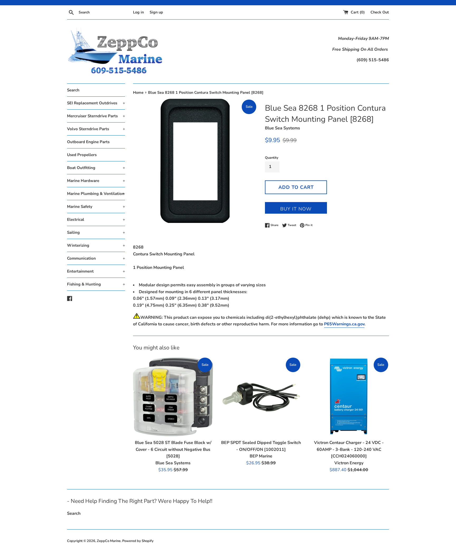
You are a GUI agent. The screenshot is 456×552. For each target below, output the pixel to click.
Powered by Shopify (138, 541)
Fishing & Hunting (96, 284)
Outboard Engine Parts (88, 141)
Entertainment (96, 271)
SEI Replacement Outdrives (96, 103)
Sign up (156, 12)
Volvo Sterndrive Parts (96, 129)
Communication (96, 258)
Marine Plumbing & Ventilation (96, 193)
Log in (138, 12)
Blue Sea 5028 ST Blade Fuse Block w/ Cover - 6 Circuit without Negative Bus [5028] (173, 449)
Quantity (271, 157)
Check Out (379, 12)
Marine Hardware (96, 180)
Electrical (96, 219)
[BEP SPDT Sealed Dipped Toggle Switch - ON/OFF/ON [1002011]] (261, 397)
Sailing (96, 232)
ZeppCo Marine (109, 541)
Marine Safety (96, 206)
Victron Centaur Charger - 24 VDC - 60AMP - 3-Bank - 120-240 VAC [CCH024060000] (349, 449)
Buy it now (296, 209)
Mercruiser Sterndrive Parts (96, 116)
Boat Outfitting (96, 167)
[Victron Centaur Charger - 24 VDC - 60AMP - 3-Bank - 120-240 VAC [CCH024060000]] (349, 397)
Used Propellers (82, 154)
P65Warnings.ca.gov (344, 324)
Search (73, 90)
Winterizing (96, 245)
